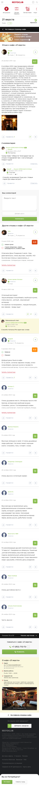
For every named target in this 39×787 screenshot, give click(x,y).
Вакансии (19, 759)
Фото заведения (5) (19, 708)
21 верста (8, 20)
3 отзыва (9, 174)
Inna (9, 231)
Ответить (33, 164)
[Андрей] (4, 340)
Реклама (25, 756)
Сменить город (20, 781)
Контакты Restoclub (8, 759)
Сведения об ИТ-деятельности (12, 766)
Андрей (10, 338)
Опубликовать (19, 218)
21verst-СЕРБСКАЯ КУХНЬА (15, 147)
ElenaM (10, 50)
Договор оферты (7, 756)
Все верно (7, 781)
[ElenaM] (4, 52)
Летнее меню (27, 12)
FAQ (25, 759)
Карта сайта (27, 766)
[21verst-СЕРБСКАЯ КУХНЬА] (3, 148)
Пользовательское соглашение (12, 763)
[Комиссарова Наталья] (4, 280)
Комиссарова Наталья (15, 279)
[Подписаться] (35, 52)
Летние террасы (16, 13)
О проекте (17, 756)
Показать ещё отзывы (27, 635)
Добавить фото (19, 213)
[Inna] (4, 232)
